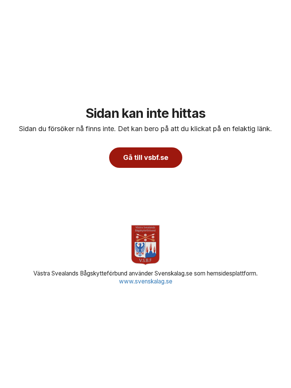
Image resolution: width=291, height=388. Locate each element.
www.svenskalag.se (145, 281)
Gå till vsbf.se (145, 157)
